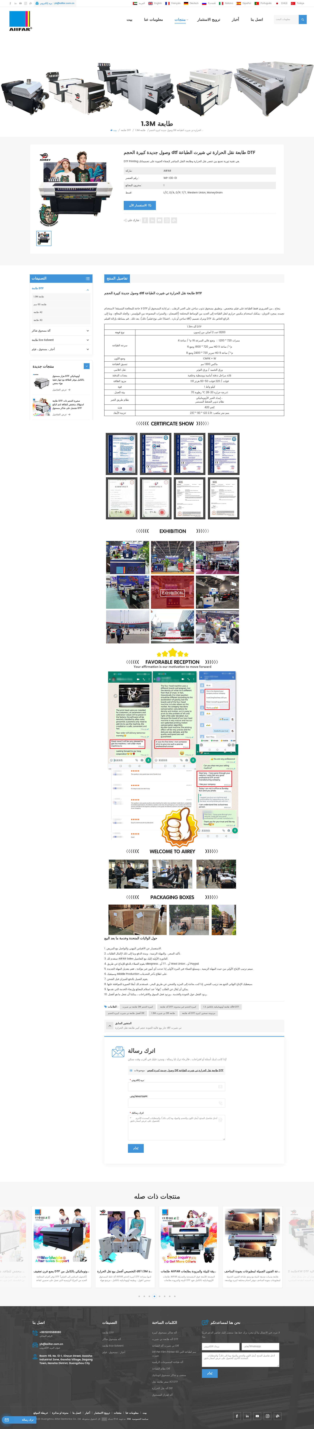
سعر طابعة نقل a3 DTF (165, 1382)
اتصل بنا (257, 20)
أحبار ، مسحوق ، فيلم (43, 349)
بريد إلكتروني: (137, 1080)
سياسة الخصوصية (140, 1419)
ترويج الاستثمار (208, 20)
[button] (87, 366)
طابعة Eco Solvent (43, 340)
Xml (129, 1419)
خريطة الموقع (40, 1413)
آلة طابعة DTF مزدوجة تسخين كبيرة (198, 1013)
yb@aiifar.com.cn (64, 3)
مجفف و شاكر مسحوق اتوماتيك (169, 1375)
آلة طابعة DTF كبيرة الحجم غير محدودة (178, 1007)
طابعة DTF (126, 130)
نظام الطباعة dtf (161, 1369)
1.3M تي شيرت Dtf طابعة (163, 1013)
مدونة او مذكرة (60, 1413)
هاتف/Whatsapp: (139, 1096)
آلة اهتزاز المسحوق (162, 1395)
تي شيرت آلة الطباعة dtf (165, 1346)
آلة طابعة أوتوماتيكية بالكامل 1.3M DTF (221, 1007)
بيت (129, 20)
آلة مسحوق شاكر (41, 331)
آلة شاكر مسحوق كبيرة (164, 1333)
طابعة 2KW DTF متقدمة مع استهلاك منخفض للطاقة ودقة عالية (189, 1271)
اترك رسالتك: (137, 1113)
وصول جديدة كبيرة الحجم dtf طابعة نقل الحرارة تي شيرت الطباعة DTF (185, 1070)
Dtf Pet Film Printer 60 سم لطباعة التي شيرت (174, 1353)
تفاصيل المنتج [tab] (117, 279)
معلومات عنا (153, 20)
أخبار (235, 20)
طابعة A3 (38, 320)
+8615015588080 (50, 1332)
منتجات (180, 20)
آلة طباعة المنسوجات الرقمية (167, 1362)
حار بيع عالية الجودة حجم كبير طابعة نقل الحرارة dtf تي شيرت (252, 1271)
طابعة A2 (38, 312)
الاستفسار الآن (138, 205)
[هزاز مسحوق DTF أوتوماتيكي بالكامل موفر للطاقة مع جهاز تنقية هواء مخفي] (42, 383)
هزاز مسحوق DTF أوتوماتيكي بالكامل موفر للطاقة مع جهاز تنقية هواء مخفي (68, 379)
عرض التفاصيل (60, 390)
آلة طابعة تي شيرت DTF (165, 1339)
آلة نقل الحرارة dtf (162, 1388)
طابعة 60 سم (40, 304)
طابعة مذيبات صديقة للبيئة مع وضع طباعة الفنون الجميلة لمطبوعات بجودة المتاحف (125, 1271)
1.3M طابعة (140, 130)
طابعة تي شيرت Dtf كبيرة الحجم (137, 1007)
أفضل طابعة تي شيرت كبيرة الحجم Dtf (126, 1013)
